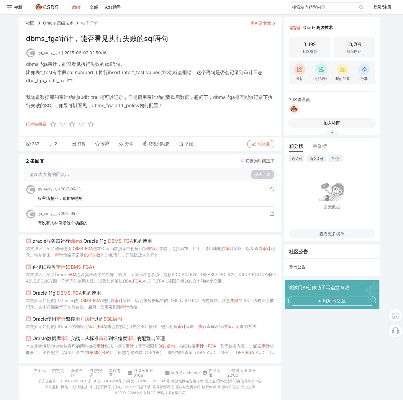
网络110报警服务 (74, 387)
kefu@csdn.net (185, 372)
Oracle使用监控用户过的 (77, 319)
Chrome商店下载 (137, 387)
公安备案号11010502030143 (62, 381)
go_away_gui (49, 189)
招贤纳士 (58, 373)
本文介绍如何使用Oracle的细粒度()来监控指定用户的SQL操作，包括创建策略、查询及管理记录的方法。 (143, 326)
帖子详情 (89, 22)
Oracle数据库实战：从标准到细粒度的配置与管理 (98, 338)
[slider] (73, 124)
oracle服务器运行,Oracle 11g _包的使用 (92, 241)
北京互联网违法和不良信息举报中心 (233, 381)
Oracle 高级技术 (58, 22)
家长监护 (52, 387)
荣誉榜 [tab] (320, 146)
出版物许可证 (228, 387)
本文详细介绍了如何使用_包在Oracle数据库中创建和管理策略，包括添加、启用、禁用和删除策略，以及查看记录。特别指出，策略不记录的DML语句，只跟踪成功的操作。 (150, 251)
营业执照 (248, 387)
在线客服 (214, 373)
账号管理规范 (163, 387)
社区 (30, 22)
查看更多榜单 (332, 233)
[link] (30, 22)
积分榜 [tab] (296, 146)
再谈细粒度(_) (63, 267)
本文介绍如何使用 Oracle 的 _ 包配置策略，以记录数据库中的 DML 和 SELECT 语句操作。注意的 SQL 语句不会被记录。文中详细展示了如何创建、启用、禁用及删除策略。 (150, 303)
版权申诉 (209, 387)
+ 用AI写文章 (332, 301)
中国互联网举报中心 (106, 387)
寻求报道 (96, 373)
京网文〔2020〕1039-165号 (146, 381)
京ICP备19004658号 (105, 381)
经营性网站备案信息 (187, 381)
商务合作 (77, 373)
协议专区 (115, 373)
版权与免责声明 (188, 387)
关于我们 (39, 373)
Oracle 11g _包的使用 (66, 293)
